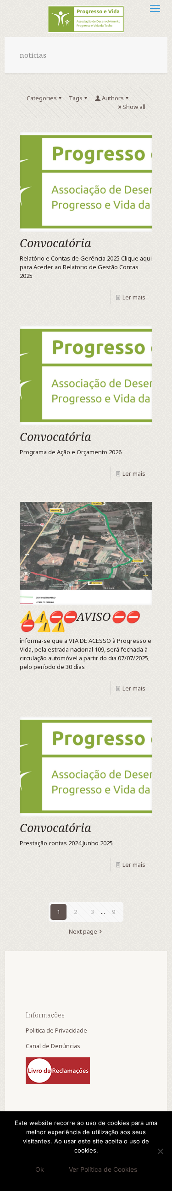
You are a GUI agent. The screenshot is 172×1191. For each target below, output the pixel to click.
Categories (42, 98)
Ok (39, 1169)
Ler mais (133, 297)
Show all (133, 107)
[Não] (160, 1151)
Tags (76, 98)
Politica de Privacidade (57, 1030)
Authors (113, 98)
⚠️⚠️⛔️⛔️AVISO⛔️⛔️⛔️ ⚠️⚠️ (79, 621)
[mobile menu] (155, 8)
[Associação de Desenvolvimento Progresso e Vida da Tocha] (86, 18)
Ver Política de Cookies (103, 1169)
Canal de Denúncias (54, 1046)
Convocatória (55, 242)
